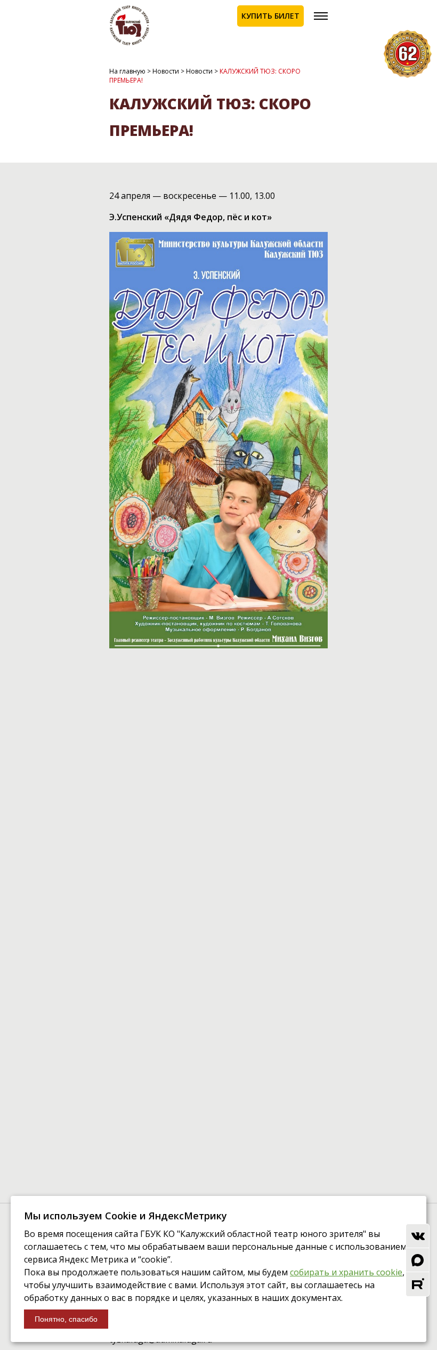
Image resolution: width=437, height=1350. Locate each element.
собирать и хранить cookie (346, 1272)
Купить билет (270, 16)
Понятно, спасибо (66, 1319)
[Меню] (321, 16)
